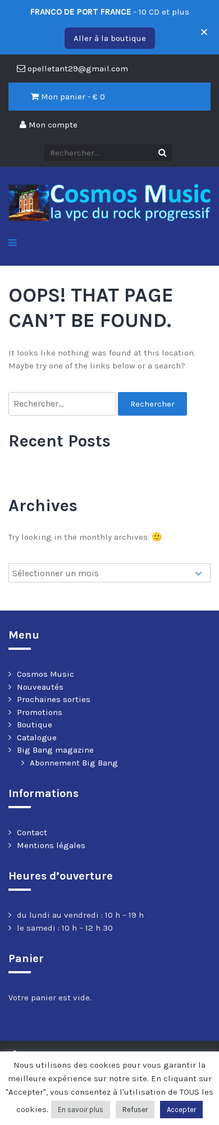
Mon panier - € (72, 97)
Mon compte (51, 125)
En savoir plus (80, 1109)
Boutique (34, 724)
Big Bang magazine (55, 750)
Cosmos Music (45, 674)
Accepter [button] (181, 1109)
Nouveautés (40, 687)
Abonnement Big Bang (74, 763)
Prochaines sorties (53, 699)
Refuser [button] (135, 1109)
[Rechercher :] (63, 404)
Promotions (39, 712)
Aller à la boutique (110, 38)
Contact (32, 832)
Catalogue (37, 737)
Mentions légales (51, 845)
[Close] (201, 27)
